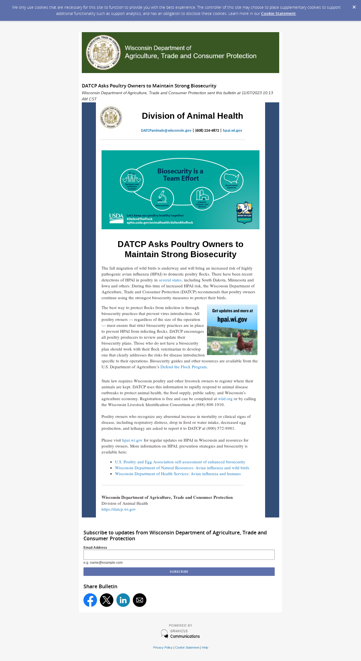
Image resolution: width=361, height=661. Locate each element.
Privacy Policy (163, 647)
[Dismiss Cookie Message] (354, 5)
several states (170, 280)
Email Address (95, 548)
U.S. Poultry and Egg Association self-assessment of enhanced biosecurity (180, 461)
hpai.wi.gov (232, 131)
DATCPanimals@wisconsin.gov (166, 131)
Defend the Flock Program (183, 366)
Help (205, 647)
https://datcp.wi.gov (119, 509)
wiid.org (225, 398)
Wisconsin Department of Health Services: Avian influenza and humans (178, 473)
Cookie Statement (278, 13)
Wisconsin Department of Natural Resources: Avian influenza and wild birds (182, 467)
